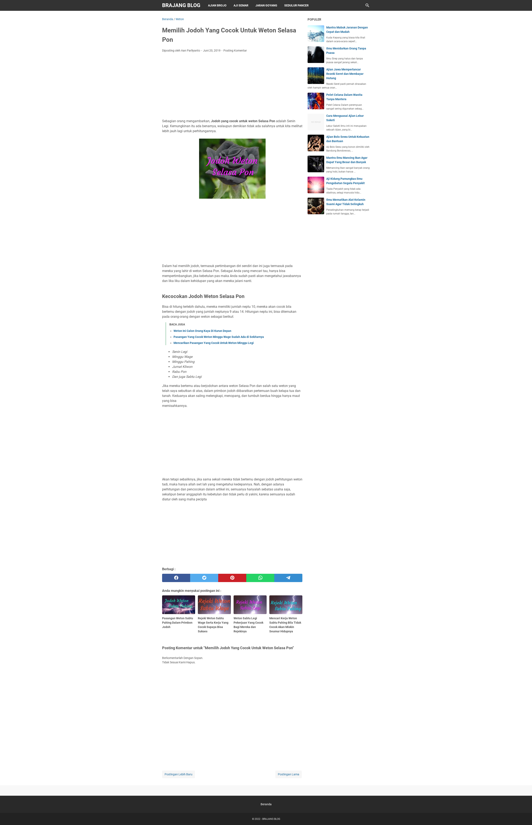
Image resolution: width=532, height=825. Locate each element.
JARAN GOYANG (266, 5)
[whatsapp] (260, 578)
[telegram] (288, 578)
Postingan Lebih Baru (178, 774)
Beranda (266, 804)
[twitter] (204, 578)
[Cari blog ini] (367, 5)
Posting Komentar (235, 50)
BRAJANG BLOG (181, 5)
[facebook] (176, 578)
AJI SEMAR (241, 5)
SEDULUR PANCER (296, 5)
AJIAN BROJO (217, 5)
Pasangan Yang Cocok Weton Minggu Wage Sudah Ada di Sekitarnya (219, 337)
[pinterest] (232, 578)
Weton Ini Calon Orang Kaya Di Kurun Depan (202, 330)
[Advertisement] (232, 87)
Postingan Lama (288, 774)
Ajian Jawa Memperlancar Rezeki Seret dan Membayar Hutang (344, 74)
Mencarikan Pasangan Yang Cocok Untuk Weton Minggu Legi (214, 343)
